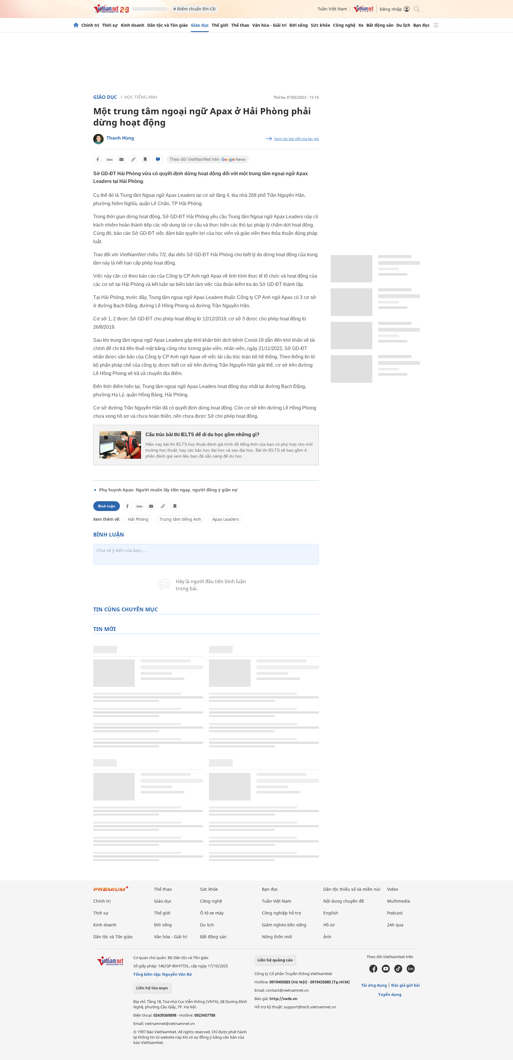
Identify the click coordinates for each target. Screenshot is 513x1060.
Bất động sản (379, 25)
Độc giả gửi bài (405, 985)
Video (392, 889)
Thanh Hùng (120, 138)
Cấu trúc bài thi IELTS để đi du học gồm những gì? (202, 434)
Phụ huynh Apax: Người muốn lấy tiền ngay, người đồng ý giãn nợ (168, 490)
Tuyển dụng (389, 994)
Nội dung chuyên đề (343, 901)
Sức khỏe (320, 25)
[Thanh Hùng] (98, 139)
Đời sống (298, 25)
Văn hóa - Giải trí (269, 25)
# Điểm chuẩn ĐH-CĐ (194, 9)
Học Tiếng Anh (140, 97)
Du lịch (403, 25)
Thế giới (220, 25)
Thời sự (110, 25)
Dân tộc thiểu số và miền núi (351, 889)
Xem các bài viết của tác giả (296, 139)
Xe (360, 25)
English (330, 913)
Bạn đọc (421, 25)
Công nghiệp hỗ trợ (281, 913)
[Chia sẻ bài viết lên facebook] (97, 159)
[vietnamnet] (111, 11)
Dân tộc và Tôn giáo (167, 25)
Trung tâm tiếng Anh (180, 519)
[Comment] (158, 159)
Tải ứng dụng (374, 985)
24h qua (395, 925)
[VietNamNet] (76, 25)
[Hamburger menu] (436, 25)
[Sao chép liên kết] (133, 159)
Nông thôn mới (277, 936)
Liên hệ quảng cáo (275, 960)
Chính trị (90, 25)
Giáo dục (200, 25)
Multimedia (398, 901)
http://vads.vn (283, 998)
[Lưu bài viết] (145, 159)
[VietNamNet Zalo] (411, 971)
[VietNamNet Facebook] (373, 971)
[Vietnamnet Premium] (111, 891)
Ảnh (327, 936)
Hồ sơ (329, 925)
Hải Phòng (138, 519)
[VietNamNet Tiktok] (398, 971)
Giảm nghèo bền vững (284, 925)
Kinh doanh (132, 25)
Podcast (395, 913)
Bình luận (106, 506)
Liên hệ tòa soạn (152, 988)
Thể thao (240, 25)
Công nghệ (344, 25)
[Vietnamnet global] (363, 11)
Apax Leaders (225, 519)
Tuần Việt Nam (332, 9)
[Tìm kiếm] (416, 8)
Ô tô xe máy (212, 913)
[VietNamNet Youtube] (386, 971)
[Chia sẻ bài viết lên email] (121, 159)
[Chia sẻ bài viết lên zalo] (109, 159)
